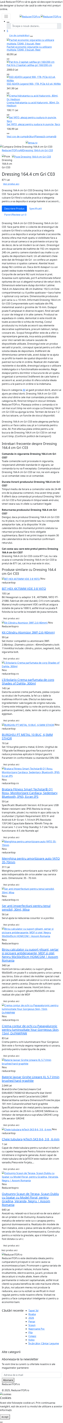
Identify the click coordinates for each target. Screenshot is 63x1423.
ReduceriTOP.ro (11, 150)
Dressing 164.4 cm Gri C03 (38, 150)
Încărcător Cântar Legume (43, 1343)
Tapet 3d (33, 1310)
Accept (5, 1416)
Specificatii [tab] (35, 208)
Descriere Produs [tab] (14, 208)
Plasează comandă (45, 136)
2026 (31, 1318)
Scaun (31, 1325)
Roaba (32, 1314)
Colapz (32, 1336)
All (21, 150)
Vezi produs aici (11, 183)
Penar (31, 1321)
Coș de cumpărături (19, 35)
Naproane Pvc (36, 1328)
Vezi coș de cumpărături (21, 136)
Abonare (8, 1380)
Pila (30, 1332)
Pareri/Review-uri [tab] (15, 214)
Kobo (31, 1339)
